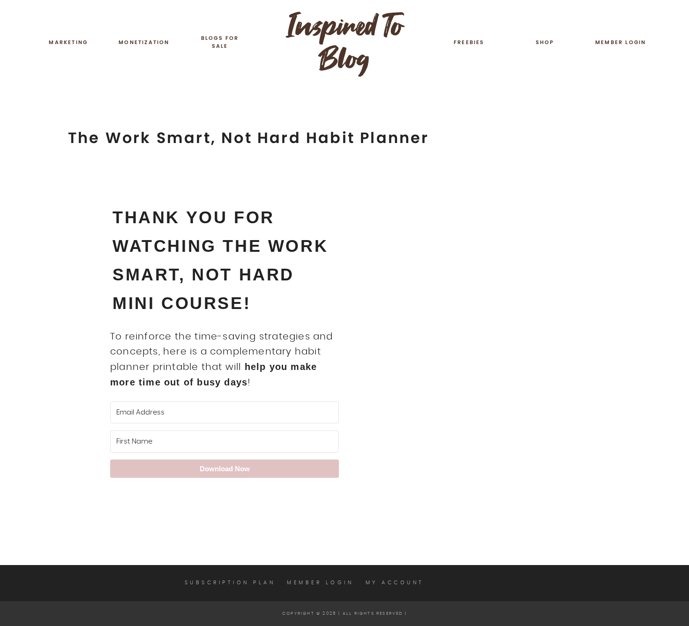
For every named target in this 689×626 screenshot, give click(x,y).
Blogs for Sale (220, 42)
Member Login (620, 42)
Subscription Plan (230, 582)
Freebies (469, 42)
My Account (395, 582)
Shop (545, 42)
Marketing (68, 42)
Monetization (144, 42)
